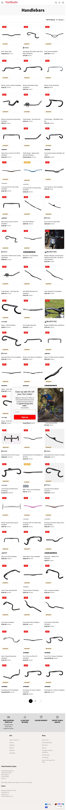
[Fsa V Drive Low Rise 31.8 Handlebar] (33, 640)
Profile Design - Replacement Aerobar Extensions (31, 154)
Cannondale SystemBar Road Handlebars (9, 489)
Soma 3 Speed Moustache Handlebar (8, 657)
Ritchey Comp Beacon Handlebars (32, 357)
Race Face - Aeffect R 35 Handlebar (51, 557)
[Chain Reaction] (11, 2)
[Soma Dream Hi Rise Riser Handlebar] (54, 606)
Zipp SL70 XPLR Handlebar (9, 556)
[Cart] (63, 2)
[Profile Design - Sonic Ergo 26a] (11, 275)
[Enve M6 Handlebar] (33, 205)
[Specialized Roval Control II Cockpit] (54, 438)
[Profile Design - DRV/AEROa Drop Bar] (54, 103)
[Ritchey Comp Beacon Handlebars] (33, 341)
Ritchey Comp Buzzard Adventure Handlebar (10, 120)
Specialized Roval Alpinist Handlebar (51, 489)
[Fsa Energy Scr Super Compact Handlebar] (33, 673)
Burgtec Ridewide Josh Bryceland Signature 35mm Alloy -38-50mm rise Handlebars (53, 257)
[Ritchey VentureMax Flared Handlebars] (33, 69)
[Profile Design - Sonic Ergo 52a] (33, 103)
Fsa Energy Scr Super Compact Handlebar (32, 691)
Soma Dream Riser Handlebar (31, 622)
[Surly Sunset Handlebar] (54, 35)
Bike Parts (45, 745)
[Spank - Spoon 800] (11, 372)
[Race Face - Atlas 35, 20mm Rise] (54, 372)
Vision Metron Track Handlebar (31, 556)
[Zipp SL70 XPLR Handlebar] (11, 540)
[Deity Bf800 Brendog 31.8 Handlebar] (33, 275)
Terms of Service (14, 740)
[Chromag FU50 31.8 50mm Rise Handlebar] (33, 170)
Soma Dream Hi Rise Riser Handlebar (51, 623)
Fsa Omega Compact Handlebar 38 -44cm (54, 154)
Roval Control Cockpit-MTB (52, 221)
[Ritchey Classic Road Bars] (54, 69)
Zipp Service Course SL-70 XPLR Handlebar (10, 154)
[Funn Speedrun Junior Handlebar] (54, 170)
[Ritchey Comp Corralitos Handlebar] (11, 69)
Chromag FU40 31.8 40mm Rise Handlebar (32, 523)
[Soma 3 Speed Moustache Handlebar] (11, 640)
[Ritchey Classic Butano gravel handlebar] (11, 506)
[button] (2, 2)
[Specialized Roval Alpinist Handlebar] (54, 472)
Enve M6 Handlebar (28, 221)
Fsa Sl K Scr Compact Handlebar (53, 656)
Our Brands (45, 757)
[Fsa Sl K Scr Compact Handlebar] (54, 640)
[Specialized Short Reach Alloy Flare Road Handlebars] (33, 35)
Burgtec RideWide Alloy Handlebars (54, 325)
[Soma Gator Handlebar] (11, 606)
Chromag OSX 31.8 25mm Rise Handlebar (10, 188)
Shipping (11, 745)
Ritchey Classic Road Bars (51, 85)
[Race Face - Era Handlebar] (33, 239)
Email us (3, 778)
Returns (11, 748)
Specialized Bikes (47, 742)
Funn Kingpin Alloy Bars (29, 325)
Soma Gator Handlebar (7, 622)
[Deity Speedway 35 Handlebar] (54, 275)
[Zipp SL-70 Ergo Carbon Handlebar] (54, 341)
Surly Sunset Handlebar (51, 51)
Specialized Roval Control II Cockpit (54, 455)
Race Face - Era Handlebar (30, 255)
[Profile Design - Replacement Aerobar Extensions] (33, 136)
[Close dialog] (61, 390)
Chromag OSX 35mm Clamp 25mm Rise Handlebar (54, 523)
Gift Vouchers (46, 755)
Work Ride (12, 753)
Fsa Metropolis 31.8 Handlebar (9, 690)
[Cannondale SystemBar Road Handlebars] (11, 472)
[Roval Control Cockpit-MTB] (54, 205)
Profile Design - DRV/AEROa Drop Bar (53, 120)
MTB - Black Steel (6, 51)
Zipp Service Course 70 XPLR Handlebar (9, 222)
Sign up (24, 417)
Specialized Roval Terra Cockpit (10, 455)
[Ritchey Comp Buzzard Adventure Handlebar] (11, 103)
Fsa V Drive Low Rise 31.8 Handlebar (30, 657)
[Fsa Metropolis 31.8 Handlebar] (11, 673)
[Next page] (41, 701)
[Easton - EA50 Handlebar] (11, 309)
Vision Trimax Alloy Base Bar (9, 590)
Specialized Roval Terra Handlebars (11, 357)
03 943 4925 (5, 776)
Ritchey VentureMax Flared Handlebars (30, 86)
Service (44, 748)
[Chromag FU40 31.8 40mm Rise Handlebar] (33, 506)
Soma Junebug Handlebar (51, 590)
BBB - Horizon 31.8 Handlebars (31, 489)
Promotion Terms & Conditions (47, 751)
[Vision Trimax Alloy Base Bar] (11, 574)
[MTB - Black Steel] (11, 35)
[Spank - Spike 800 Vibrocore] (33, 372)
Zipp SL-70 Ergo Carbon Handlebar (54, 357)
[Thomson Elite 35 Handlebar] (33, 574)
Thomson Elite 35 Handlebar (31, 590)
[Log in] (59, 2)
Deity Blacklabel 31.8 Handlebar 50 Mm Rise (33, 455)
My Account (45, 740)
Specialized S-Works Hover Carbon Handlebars (11, 256)
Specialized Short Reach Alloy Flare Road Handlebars (33, 52)
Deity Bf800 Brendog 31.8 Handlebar (30, 292)
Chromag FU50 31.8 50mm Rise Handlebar (32, 188)
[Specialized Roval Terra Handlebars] (11, 341)
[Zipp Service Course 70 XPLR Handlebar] (11, 205)
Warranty (12, 750)
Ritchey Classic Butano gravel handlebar (9, 523)
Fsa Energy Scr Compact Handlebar (54, 690)
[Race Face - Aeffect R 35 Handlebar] (54, 540)
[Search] (55, 2)
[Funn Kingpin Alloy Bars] (33, 309)
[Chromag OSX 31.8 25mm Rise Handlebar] (11, 170)
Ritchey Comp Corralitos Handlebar (11, 85)
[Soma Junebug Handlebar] (54, 574)
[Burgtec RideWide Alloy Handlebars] (54, 309)
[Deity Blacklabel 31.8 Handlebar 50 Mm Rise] (33, 438)
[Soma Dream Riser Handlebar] (33, 606)
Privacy (11, 742)
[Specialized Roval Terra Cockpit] (11, 438)
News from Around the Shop (48, 761)
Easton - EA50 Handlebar (8, 325)
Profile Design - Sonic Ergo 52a (31, 119)
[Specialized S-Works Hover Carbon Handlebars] (11, 239)
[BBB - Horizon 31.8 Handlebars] (33, 472)
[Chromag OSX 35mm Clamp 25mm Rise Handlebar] (54, 506)
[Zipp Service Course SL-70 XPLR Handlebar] (11, 136)
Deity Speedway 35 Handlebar (53, 291)
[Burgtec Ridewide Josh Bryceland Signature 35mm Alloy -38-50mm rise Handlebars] (54, 239)
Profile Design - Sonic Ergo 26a (10, 291)
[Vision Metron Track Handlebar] (33, 540)
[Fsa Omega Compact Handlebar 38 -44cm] (54, 136)
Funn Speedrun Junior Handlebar (53, 187)
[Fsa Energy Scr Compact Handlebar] (54, 673)
